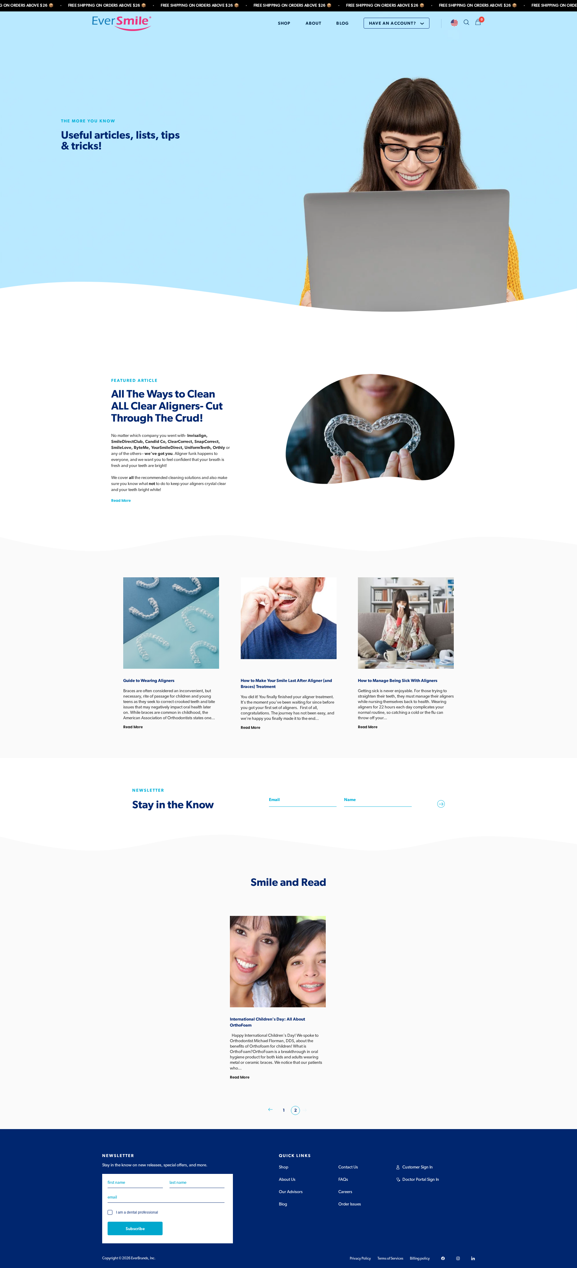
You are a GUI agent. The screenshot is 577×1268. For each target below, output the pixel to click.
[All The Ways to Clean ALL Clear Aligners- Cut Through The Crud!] (370, 428)
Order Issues (349, 1204)
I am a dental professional (137, 1212)
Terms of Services (390, 1258)
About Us (287, 1179)
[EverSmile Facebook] (443, 1258)
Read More (121, 500)
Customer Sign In (417, 1167)
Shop (283, 1167)
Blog (283, 1204)
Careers (345, 1192)
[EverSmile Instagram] (458, 1258)
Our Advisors (291, 1192)
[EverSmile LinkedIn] (473, 1258)
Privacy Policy (360, 1258)
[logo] (121, 23)
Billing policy (420, 1258)
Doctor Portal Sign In (420, 1179)
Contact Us (348, 1167)
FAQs (343, 1179)
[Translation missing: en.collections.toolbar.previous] (270, 1110)
